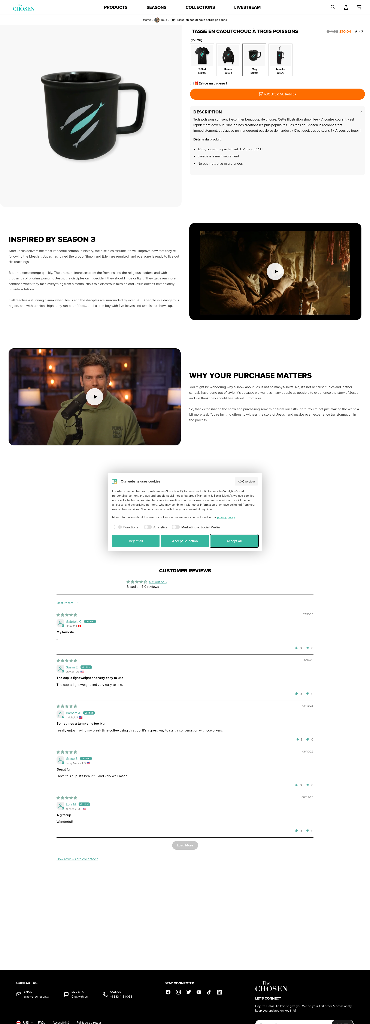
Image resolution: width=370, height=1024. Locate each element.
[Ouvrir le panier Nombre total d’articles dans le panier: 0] (359, 7)
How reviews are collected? (77, 859)
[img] (67, 614)
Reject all (136, 540)
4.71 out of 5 (158, 581)
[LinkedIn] (219, 992)
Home (147, 20)
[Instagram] (178, 992)
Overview (248, 481)
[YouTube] (198, 992)
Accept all (234, 540)
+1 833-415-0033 (121, 997)
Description (207, 112)
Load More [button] (185, 845)
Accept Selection (185, 540)
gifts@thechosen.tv (36, 997)
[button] (296, 648)
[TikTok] (209, 992)
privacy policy (226, 517)
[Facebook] (168, 992)
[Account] (346, 7)
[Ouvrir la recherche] (332, 7)
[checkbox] (125, 527)
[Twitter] (188, 992)
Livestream (247, 7)
